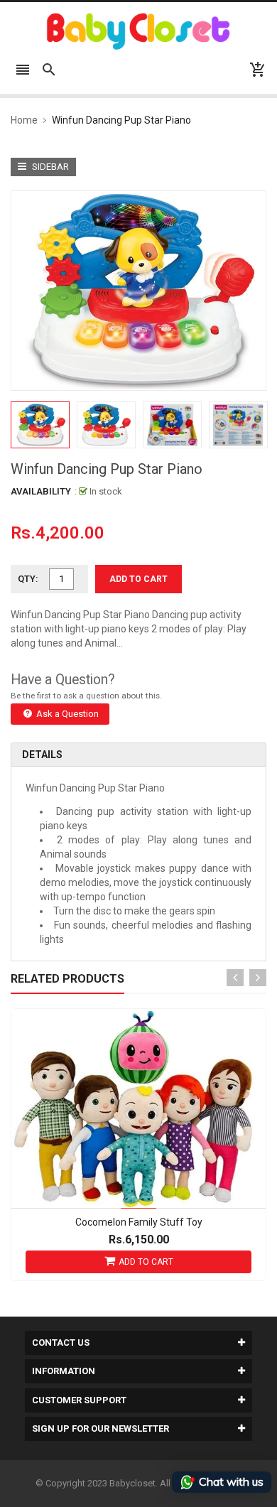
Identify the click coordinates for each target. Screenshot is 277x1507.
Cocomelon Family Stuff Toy (138, 1222)
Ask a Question (66, 713)
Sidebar (49, 166)
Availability (41, 491)
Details (42, 754)
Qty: (28, 578)
